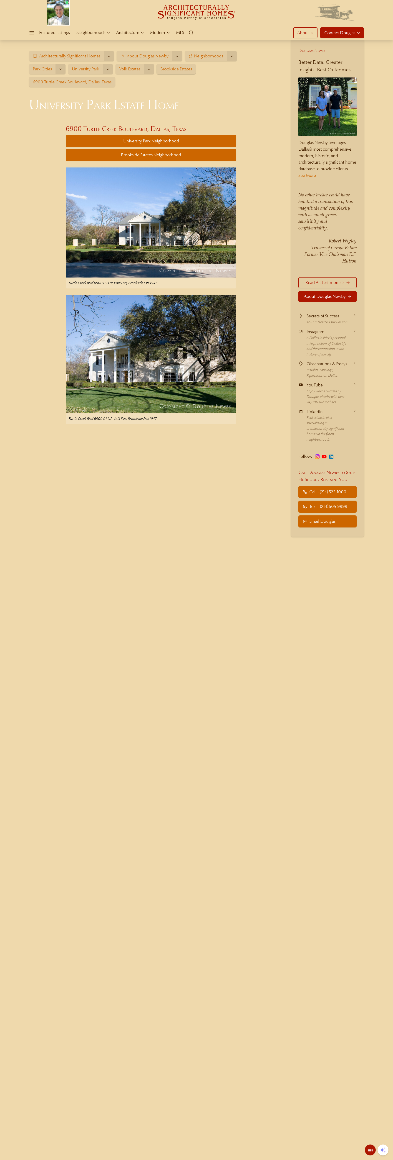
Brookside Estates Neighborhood (151, 154)
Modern (157, 32)
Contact (339, 32)
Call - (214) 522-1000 (327, 491)
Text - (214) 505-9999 (328, 506)
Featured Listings (54, 32)
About (303, 32)
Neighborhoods (90, 32)
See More (307, 175)
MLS (180, 32)
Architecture (127, 32)
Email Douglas (322, 521)
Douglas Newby (311, 50)
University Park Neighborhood (151, 141)
